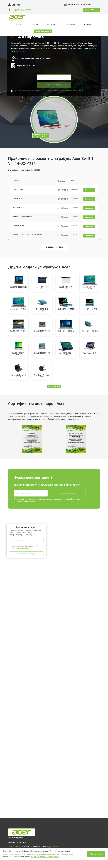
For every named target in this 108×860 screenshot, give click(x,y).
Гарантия (51, 24)
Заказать (89, 190)
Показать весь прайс (54, 247)
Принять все (96, 854)
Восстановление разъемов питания (27, 235)
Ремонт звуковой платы (22, 217)
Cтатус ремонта (91, 10)
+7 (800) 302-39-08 (21, 10)
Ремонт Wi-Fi (18, 198)
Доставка (71, 24)
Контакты (88, 24)
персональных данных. (74, 91)
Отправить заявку (54, 85)
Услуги (18, 24)
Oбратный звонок (43, 31)
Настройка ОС (18, 208)
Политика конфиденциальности (45, 857)
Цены (35, 24)
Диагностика (18, 189)
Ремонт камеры (19, 226)
